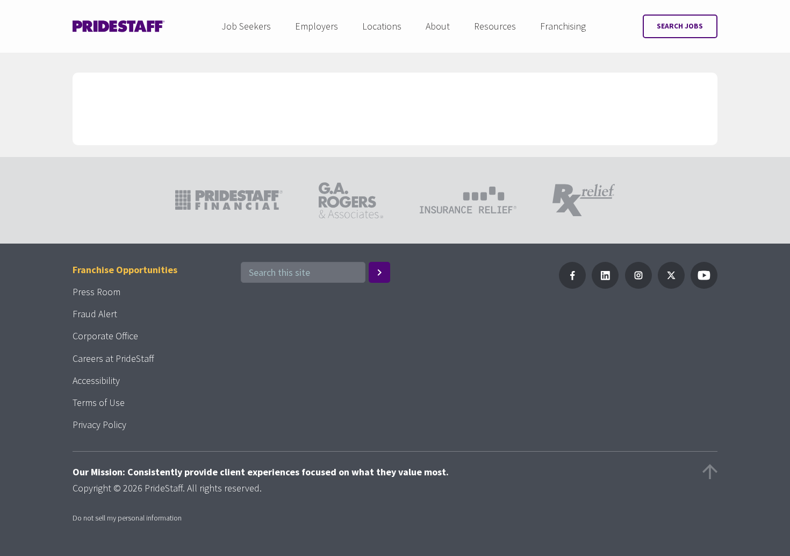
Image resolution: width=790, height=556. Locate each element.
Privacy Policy (99, 424)
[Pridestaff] (119, 26)
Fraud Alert (95, 314)
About (438, 26)
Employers (316, 26)
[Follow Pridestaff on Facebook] (572, 285)
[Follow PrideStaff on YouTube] (704, 285)
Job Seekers (246, 26)
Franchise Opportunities (125, 269)
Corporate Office (105, 336)
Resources (495, 26)
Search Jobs (680, 26)
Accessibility (96, 380)
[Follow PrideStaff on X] (671, 285)
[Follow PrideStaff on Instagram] (638, 285)
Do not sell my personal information (127, 518)
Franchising (563, 26)
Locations (381, 26)
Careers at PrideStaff (113, 358)
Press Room (96, 292)
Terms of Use (99, 402)
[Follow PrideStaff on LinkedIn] (605, 285)
